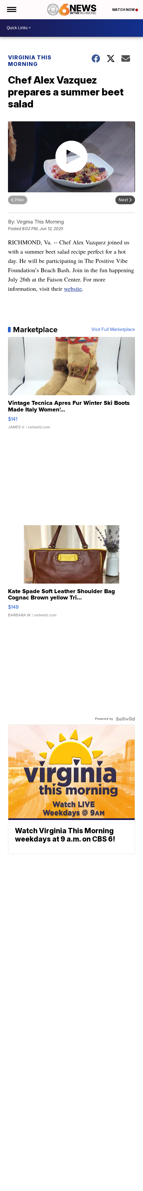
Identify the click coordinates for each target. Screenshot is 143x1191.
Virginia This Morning (30, 60)
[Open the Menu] (11, 10)
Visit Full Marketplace (113, 329)
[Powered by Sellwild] (125, 719)
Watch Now (123, 10)
